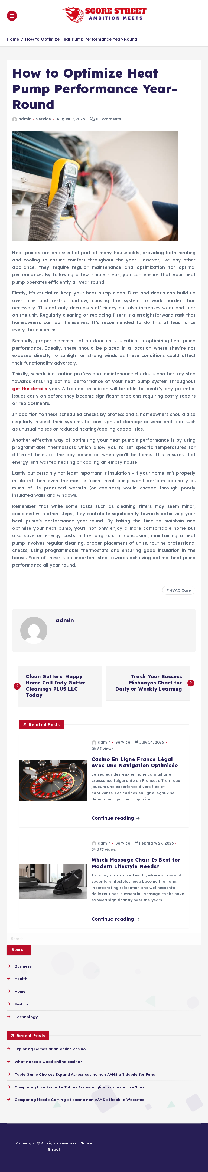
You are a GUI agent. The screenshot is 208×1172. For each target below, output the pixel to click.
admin (24, 119)
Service (43, 119)
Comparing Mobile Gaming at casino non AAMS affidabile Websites (79, 1099)
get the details (29, 388)
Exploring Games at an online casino (50, 1049)
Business (23, 966)
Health (21, 978)
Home (13, 39)
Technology (26, 1016)
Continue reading (113, 818)
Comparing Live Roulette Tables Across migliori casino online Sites (79, 1087)
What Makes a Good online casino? (48, 1061)
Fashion (22, 1004)
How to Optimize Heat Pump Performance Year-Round (81, 39)
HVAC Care (180, 590)
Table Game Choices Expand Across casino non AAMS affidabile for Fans (85, 1074)
